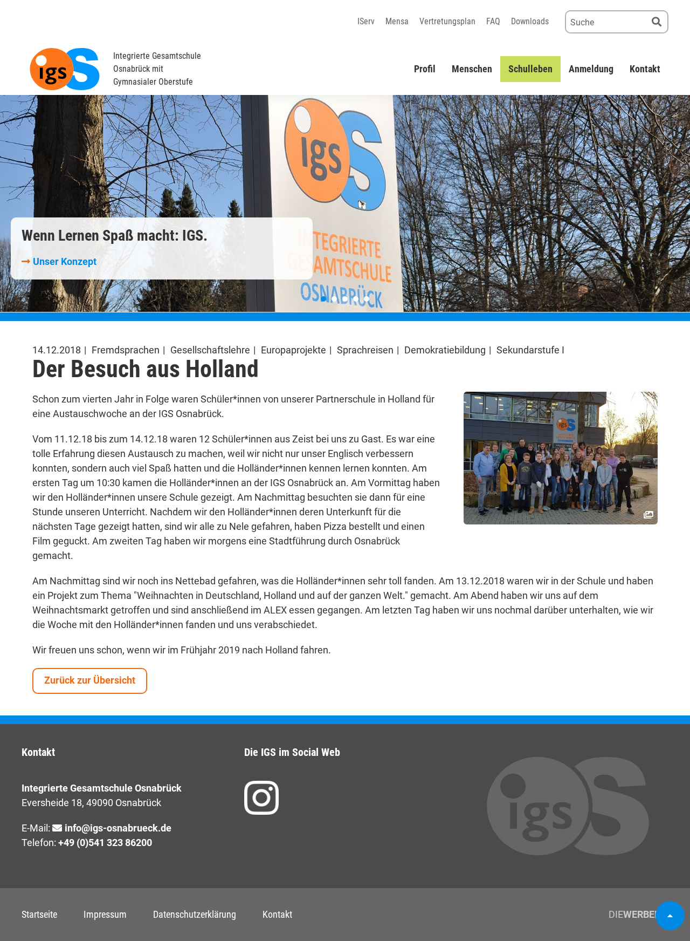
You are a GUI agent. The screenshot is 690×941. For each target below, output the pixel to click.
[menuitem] (425, 69)
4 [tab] (355, 299)
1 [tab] (323, 299)
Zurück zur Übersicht (89, 680)
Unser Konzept (64, 261)
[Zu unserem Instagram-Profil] (261, 798)
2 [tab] (334, 299)
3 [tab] (345, 299)
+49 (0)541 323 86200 (105, 842)
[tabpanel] (345, 203)
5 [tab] (366, 299)
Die (638, 914)
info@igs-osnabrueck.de (118, 828)
